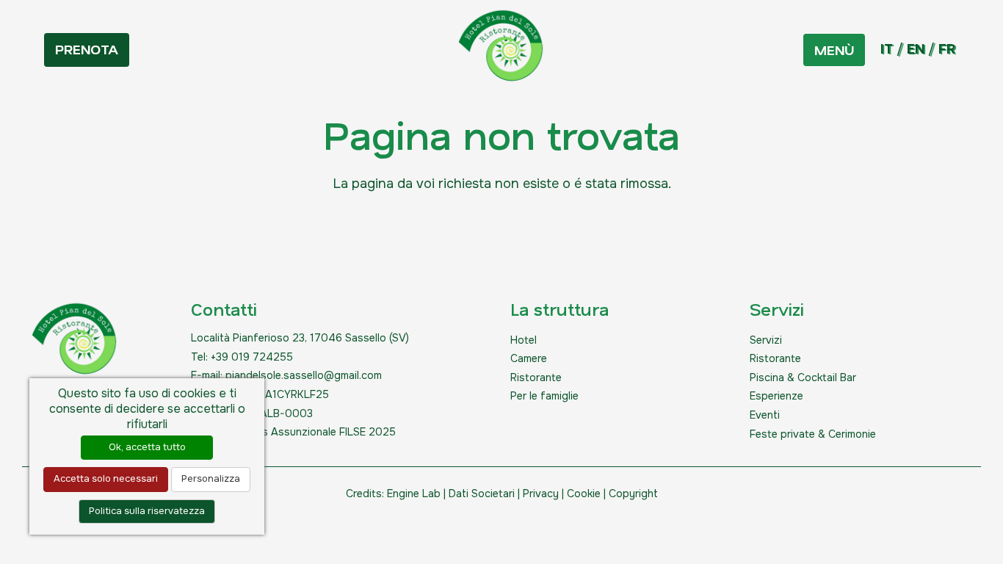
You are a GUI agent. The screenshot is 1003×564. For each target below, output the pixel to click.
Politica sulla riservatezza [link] (147, 511)
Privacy (541, 493)
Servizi (766, 340)
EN (915, 49)
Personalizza (210, 479)
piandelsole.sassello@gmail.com (303, 375)
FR (946, 49)
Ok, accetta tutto (147, 447)
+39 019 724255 (252, 357)
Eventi (765, 415)
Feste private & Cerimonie (813, 434)
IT (886, 49)
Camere (528, 358)
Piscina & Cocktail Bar (803, 377)
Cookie (584, 493)
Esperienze (776, 395)
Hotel (523, 340)
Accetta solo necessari (106, 479)
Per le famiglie (544, 395)
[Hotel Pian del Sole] (501, 50)
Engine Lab (414, 493)
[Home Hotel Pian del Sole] (75, 343)
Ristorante (536, 377)
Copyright (633, 493)
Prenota (86, 49)
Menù (834, 50)
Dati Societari (482, 493)
